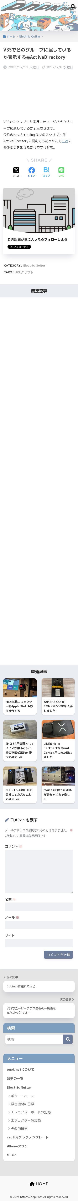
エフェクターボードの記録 (31, 1112)
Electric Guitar (34, 265)
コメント (13, 846)
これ (65, 141)
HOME (41, 1183)
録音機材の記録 (22, 1104)
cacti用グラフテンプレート (28, 1137)
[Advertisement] (39, 94)
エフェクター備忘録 (26, 1120)
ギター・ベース (22, 1096)
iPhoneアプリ (17, 1146)
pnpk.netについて (21, 1069)
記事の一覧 (15, 1078)
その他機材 (19, 1128)
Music (11, 1155)
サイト (10, 935)
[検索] (68, 1039)
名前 (10, 899)
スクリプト (25, 272)
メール (12, 917)
